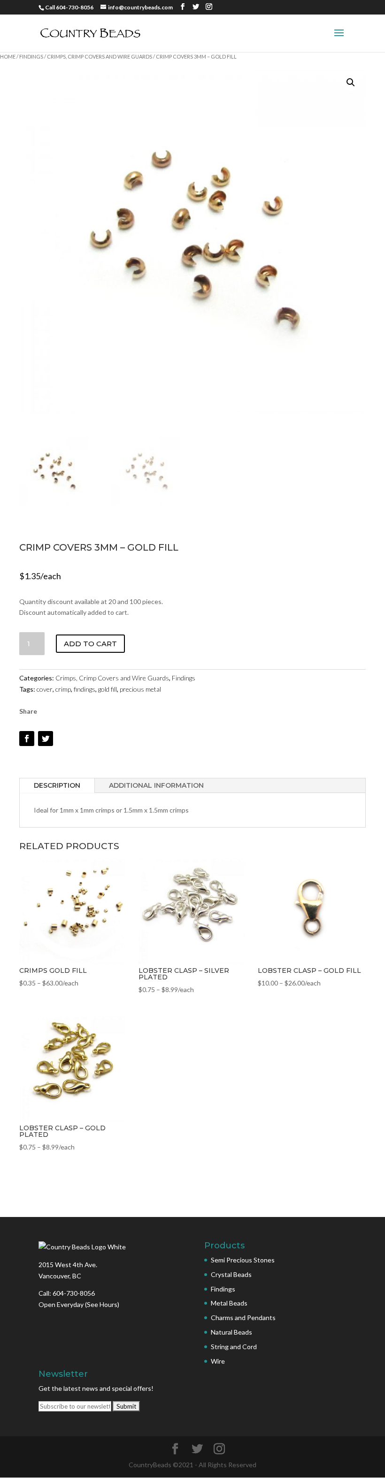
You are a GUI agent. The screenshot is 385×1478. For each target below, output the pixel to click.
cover (45, 689)
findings (84, 689)
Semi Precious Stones (243, 1260)
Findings (31, 56)
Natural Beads (231, 1332)
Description (57, 785)
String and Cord (234, 1347)
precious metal (140, 689)
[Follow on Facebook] (26, 738)
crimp (63, 689)
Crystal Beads (231, 1274)
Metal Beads (229, 1303)
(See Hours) (102, 1304)
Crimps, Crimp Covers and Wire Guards (99, 56)
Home (7, 56)
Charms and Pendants (243, 1317)
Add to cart (90, 643)
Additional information (156, 785)
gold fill (107, 689)
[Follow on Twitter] (45, 738)
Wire (218, 1361)
